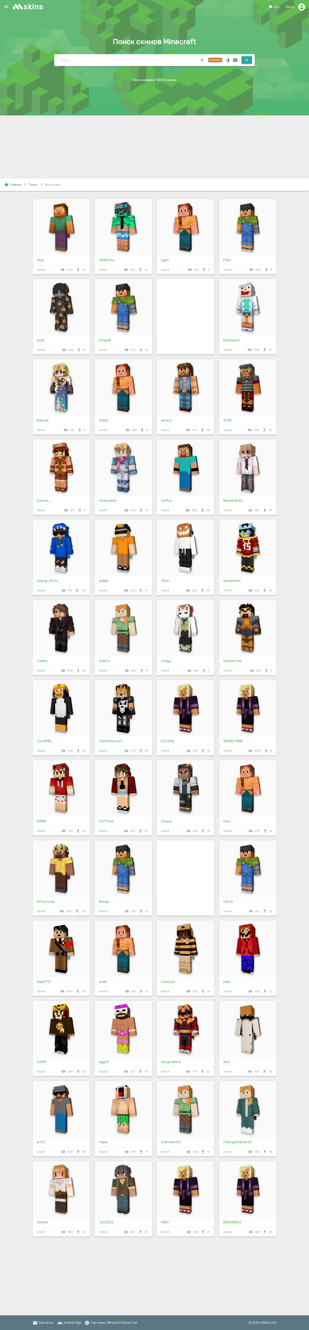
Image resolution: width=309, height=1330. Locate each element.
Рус (274, 6)
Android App (69, 1323)
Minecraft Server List (122, 1323)
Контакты (43, 1323)
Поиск (33, 185)
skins (34, 6)
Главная (12, 184)
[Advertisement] (154, 147)
